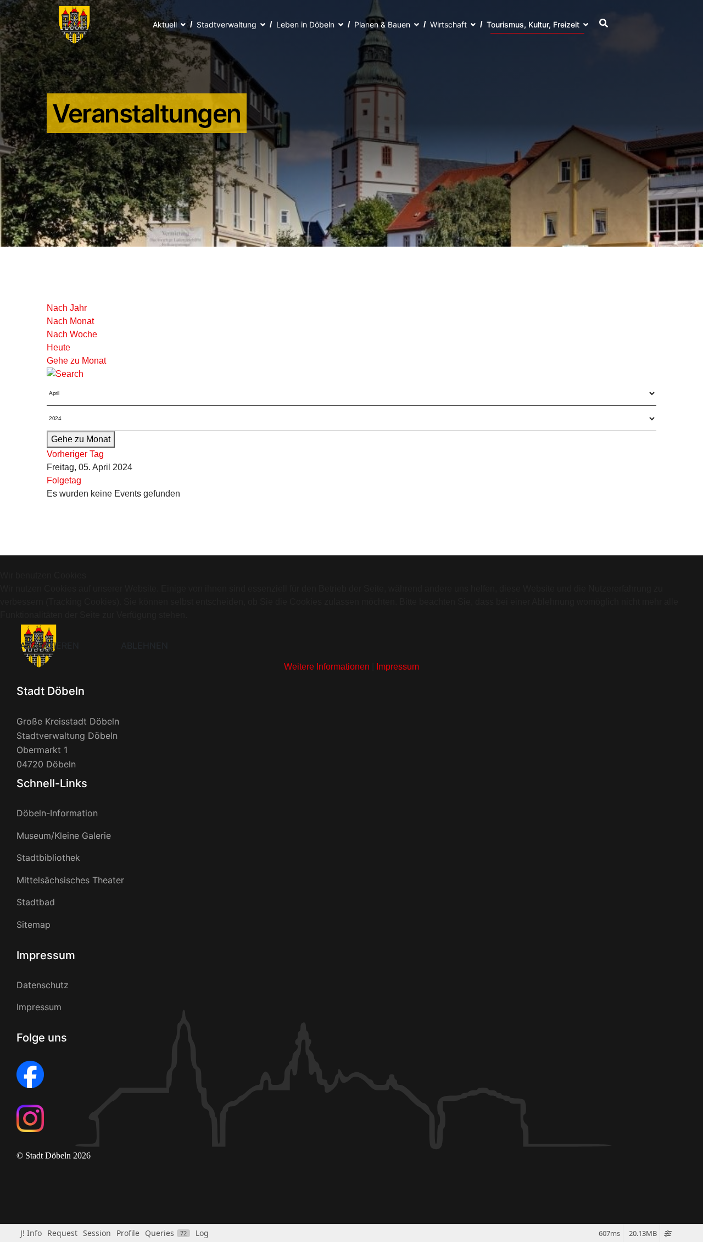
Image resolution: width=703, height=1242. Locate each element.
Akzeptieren (49, 645)
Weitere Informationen (327, 666)
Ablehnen (144, 645)
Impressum (397, 666)
